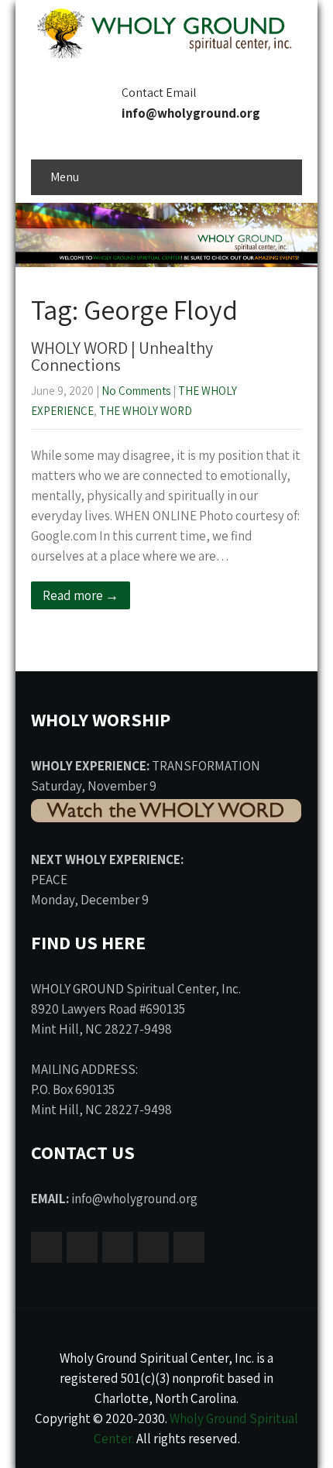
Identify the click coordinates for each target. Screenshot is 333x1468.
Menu (64, 177)
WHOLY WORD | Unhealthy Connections (122, 356)
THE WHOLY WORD (145, 410)
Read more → (80, 595)
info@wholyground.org (191, 113)
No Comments (135, 390)
